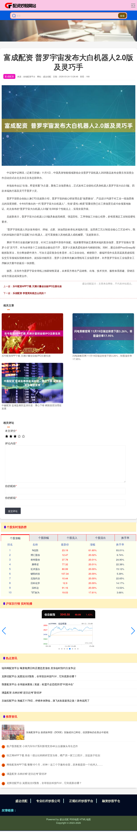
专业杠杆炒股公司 (48, 801)
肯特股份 (35, 559)
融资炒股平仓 (111, 801)
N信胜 (35, 550)
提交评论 (13, 511)
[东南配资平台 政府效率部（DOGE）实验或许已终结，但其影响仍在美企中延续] (13, 732)
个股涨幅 (15, 538)
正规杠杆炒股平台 (81, 801)
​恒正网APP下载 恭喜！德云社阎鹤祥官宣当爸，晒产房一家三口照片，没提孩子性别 (53, 755)
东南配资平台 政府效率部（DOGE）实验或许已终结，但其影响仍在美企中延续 (67, 732)
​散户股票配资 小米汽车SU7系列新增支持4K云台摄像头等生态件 (42, 746)
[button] (4, 631)
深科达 (35, 587)
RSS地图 (74, 819)
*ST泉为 (35, 592)
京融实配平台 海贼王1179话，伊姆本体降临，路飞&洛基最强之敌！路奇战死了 (46, 700)
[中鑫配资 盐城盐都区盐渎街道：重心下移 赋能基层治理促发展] (32, 382)
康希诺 (35, 564)
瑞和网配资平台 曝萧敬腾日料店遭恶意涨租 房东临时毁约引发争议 (39, 668)
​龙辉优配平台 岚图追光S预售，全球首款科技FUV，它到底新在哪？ (44, 783)
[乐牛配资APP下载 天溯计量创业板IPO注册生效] (32, 333)
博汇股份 (35, 555)
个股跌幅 (43, 538)
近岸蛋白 (35, 569)
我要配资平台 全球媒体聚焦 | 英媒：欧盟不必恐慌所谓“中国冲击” (38, 684)
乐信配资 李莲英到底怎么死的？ (29, 293)
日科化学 (35, 583)
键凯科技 (35, 573)
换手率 (125, 538)
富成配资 (9, 76)
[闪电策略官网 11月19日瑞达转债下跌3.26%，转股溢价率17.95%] (103, 333)
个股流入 (72, 538)
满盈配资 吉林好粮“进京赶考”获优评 (22, 692)
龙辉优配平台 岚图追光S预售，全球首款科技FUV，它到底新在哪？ (39, 676)
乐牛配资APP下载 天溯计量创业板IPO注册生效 (37, 286)
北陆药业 (35, 578)
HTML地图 (85, 819)
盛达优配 (21, 801)
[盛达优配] (20, 5)
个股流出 (100, 538)
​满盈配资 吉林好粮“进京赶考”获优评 (27, 773)
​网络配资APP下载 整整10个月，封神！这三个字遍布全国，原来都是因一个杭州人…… (55, 764)
